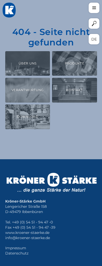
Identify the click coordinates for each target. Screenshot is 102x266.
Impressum (15, 248)
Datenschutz (17, 253)
